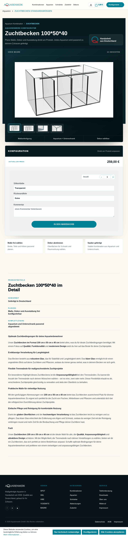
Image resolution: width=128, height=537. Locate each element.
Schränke (59, 5)
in (12, 508)
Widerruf (102, 504)
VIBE (42, 499)
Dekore (76, 5)
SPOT (42, 491)
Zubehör (68, 5)
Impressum (103, 508)
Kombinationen (38, 5)
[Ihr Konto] (90, 5)
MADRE (43, 508)
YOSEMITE (44, 504)
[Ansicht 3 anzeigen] (42, 128)
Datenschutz (100, 522)
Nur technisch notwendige (66, 532)
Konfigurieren (115, 5)
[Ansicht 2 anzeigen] (28, 128)
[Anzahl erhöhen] (113, 177)
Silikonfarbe (19, 183)
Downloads (103, 495)
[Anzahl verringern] (101, 177)
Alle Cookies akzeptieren (112, 532)
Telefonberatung (105, 491)
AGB (109, 522)
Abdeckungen (75, 504)
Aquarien (49, 5)
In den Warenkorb (64, 224)
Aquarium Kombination (14, 24)
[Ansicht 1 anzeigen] (14, 128)
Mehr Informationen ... (12, 535)
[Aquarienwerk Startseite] (13, 4)
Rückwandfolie (20, 193)
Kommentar (19, 205)
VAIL (42, 495)
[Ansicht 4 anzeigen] (57, 128)
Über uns (102, 499)
